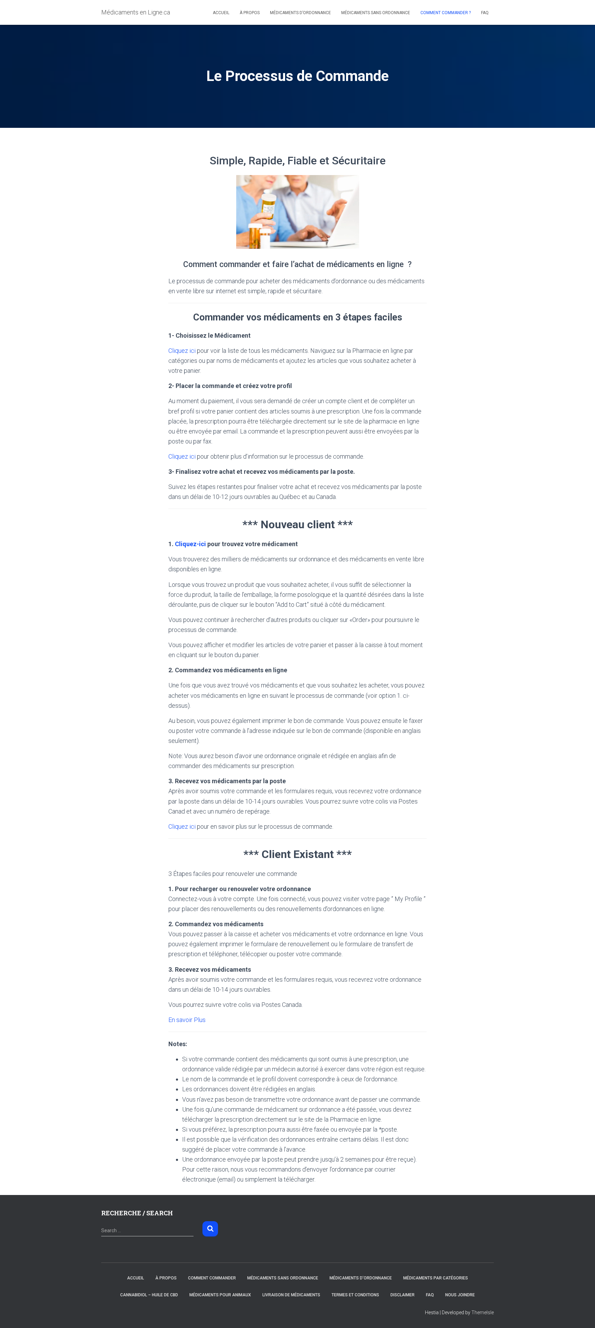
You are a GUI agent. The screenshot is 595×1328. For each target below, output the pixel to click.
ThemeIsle (482, 1312)
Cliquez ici (182, 350)
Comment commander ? (445, 12)
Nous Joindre (460, 1295)
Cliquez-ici (190, 544)
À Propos (250, 12)
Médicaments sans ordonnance (375, 12)
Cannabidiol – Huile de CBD (149, 1295)
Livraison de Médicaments (291, 1295)
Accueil (221, 12)
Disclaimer (402, 1295)
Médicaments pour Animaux (220, 1295)
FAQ (485, 12)
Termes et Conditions (355, 1295)
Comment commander (212, 1278)
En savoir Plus (187, 1019)
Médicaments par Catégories (435, 1278)
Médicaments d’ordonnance (300, 12)
